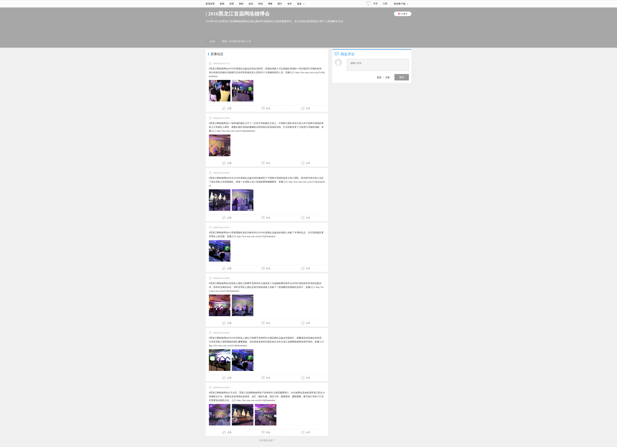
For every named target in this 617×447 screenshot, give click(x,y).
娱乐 (251, 4)
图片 (280, 4)
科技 (260, 4)
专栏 (289, 4)
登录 (379, 77)
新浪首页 (210, 4)
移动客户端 (399, 4)
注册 (385, 3)
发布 (401, 77)
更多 (299, 4)
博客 (270, 4)
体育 (231, 4)
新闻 (222, 4)
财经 (241, 4)
